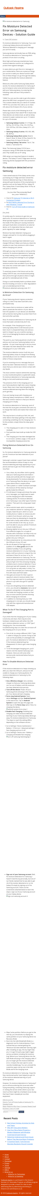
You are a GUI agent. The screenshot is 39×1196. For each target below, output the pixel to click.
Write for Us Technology (16, 1174)
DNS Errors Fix (8, 1100)
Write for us (9, 1172)
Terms (7, 1166)
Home (7, 1155)
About (7, 1157)
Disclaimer (8, 1161)
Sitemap (7, 1168)
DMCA (7, 1170)
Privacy (7, 1163)
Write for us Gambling (15, 1176)
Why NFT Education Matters (17, 1128)
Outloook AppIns (7, 1180)
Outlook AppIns (14, 7)
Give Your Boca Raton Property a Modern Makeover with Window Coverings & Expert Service (18, 1132)
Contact (7, 1159)
